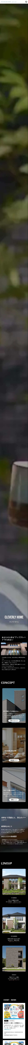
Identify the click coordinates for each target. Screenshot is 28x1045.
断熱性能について (14, 760)
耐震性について (14, 799)
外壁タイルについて (14, 720)
